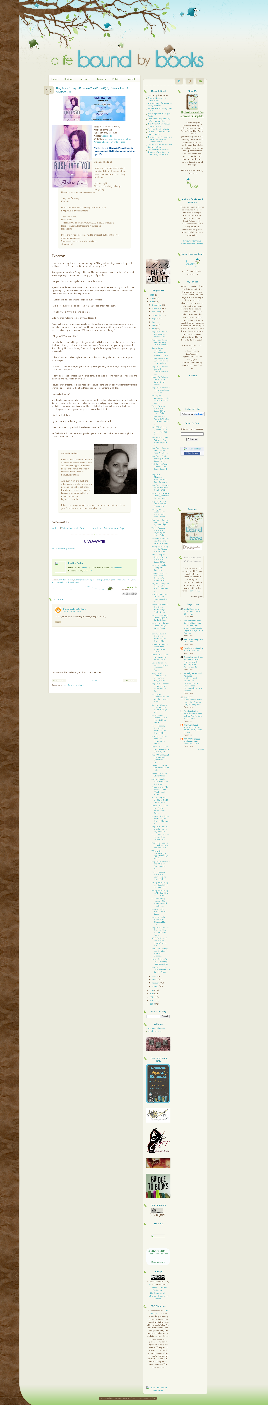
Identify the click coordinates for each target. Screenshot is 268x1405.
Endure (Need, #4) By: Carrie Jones (157, 99)
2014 (60, 580)
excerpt (100, 580)
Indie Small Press (124, 580)
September (157, 315)
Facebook (74, 528)
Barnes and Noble (122, 139)
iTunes (122, 142)
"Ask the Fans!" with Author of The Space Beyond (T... (160, 441)
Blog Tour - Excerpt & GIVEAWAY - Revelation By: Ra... (160, 687)
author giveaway (80, 580)
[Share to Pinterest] (135, 593)
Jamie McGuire (196, 591)
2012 (152, 994)
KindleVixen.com (191, 609)
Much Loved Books (156, 1028)
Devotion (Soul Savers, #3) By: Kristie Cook (160, 145)
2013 (152, 990)
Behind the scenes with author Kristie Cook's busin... (160, 648)
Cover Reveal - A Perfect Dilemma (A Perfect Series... (160, 666)
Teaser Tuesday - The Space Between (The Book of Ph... (159, 729)
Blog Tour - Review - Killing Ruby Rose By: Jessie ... (161, 389)
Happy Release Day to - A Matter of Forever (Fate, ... (160, 657)
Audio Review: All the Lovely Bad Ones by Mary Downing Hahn (193, 702)
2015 (152, 298)
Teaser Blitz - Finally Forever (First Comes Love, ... (160, 837)
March (155, 979)
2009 (152, 1004)
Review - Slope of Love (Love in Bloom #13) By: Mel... (160, 708)
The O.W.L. (188, 697)
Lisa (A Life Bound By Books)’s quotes (192, 559)
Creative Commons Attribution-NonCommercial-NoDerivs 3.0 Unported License (158, 1293)
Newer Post (59, 681)
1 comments (131, 587)
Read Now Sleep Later (193, 639)
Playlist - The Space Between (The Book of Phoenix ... (160, 587)
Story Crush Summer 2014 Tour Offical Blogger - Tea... (159, 677)
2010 (152, 1000)
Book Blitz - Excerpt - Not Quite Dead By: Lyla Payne (160, 495)
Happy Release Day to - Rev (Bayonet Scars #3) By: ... (160, 549)
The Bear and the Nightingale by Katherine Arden (191, 664)
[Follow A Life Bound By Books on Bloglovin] (193, 415)
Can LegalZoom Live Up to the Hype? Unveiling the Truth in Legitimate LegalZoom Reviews (193, 628)
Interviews (85, 79)
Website (56, 528)
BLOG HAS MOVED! (192, 651)
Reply (58, 622)
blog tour (92, 580)
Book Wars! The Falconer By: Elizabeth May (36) (159, 921)
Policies (116, 79)
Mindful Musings (155, 1031)
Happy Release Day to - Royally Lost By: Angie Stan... (160, 884)
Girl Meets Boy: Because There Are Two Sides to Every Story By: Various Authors (158, 153)
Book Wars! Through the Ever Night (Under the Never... (160, 758)
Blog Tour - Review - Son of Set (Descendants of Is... (161, 370)
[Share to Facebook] (132, 593)
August (155, 319)
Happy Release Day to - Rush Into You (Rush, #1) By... (160, 749)
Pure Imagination (191, 711)
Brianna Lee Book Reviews (74, 609)
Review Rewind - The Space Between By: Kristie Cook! (159, 577)
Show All (201, 749)
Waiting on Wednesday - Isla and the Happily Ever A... (160, 698)
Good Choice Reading (193, 648)
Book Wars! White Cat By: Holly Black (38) (160, 567)
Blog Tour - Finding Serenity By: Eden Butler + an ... (160, 458)
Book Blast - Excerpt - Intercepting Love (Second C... (161, 342)
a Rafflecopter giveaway (63, 549)
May (154, 329)
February (156, 983)
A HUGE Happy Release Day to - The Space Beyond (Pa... (160, 558)
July (154, 322)
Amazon (109, 139)
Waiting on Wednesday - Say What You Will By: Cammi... (161, 399)
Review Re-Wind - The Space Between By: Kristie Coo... (160, 608)
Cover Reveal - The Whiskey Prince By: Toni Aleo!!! (160, 360)
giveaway (107, 580)
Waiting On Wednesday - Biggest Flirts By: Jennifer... (160, 854)
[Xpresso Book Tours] (158, 1152)
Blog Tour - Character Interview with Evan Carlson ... (159, 478)
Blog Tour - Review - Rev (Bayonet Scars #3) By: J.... (161, 334)
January (155, 986)
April (154, 976)
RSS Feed (87, 571)
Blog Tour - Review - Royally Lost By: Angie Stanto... (161, 829)
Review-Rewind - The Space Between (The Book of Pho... (159, 637)
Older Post (130, 681)
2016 (152, 295)
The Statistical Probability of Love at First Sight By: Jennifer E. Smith (160, 139)
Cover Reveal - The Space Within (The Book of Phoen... (160, 791)
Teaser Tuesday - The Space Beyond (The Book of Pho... (159, 410)
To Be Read (188, 642)
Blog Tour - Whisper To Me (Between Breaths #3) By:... (160, 487)
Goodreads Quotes (196, 597)
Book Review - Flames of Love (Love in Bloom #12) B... (159, 719)
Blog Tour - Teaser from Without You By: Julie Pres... (161, 969)
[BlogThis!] (126, 593)
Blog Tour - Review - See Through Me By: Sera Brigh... (161, 522)
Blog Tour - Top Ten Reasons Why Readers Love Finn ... (160, 931)
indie (114, 580)
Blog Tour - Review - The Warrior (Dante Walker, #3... (161, 865)
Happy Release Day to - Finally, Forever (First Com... (160, 809)
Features (101, 79)
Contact (131, 79)
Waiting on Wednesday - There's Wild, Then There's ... (159, 513)
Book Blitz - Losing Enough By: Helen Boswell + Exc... (160, 845)
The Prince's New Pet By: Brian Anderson (159, 125)
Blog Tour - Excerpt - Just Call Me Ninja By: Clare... (160, 450)
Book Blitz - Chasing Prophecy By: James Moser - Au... (160, 627)
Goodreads (106, 136)
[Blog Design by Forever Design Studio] (153, 1398)
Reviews (68, 79)
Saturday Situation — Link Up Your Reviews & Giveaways (193, 716)
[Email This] (123, 593)
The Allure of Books (192, 621)
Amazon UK (99, 142)
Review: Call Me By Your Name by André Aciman (193, 729)
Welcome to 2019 (191, 744)
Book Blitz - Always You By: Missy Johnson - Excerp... (160, 952)
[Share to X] (129, 593)
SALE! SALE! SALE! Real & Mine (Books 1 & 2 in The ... (159, 942)
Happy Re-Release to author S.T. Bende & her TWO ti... (160, 380)
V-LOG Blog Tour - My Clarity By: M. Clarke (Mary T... (160, 800)
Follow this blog (192, 453)
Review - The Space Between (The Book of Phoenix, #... (160, 820)
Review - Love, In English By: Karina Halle (160, 767)
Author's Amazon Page (114, 528)
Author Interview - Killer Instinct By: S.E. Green (160, 781)
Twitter (64, 528)
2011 (152, 997)
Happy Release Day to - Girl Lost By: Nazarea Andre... (160, 961)
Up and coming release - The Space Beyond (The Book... (159, 902)
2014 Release (68, 580)
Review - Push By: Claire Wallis (159, 774)
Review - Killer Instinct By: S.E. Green (159, 911)
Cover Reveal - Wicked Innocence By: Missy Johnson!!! (160, 351)
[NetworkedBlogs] (192, 449)
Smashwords (111, 142)
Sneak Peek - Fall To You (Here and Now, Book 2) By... (161, 540)
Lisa (149, 1284)
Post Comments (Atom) (73, 685)
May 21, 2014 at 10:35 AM (72, 611)
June (154, 325)
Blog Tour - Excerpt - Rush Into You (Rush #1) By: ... (160, 503)
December (157, 305)
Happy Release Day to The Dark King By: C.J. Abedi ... (160, 892)
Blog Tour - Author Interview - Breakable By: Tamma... (160, 740)
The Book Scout (191, 725)
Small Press (74, 583)
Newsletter (97, 528)
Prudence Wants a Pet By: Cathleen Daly (159, 133)
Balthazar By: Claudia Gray (159, 129)
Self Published (63, 583)
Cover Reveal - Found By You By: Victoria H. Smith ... (160, 420)
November (157, 308)
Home (54, 79)
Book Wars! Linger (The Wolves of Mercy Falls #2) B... (159, 430)
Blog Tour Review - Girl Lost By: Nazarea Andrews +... (160, 598)
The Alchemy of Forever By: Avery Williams (160, 104)
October (156, 312)
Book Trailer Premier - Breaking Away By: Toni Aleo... (160, 617)
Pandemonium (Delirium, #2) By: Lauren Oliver (159, 120)
